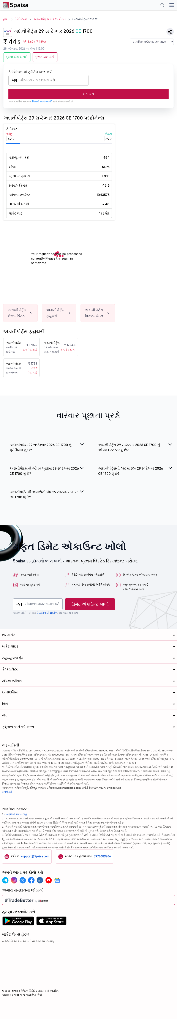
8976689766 (102, 856)
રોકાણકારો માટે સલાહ (15, 814)
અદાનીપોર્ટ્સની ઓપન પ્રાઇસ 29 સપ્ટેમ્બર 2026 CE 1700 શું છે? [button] (44, 471)
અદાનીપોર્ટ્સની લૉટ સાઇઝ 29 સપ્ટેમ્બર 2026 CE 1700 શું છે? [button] (130, 471)
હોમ (5, 19)
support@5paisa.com (35, 856)
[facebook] (31, 880)
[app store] (51, 922)
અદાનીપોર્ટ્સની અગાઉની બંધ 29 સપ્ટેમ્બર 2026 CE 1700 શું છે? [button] (44, 494)
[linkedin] (40, 880)
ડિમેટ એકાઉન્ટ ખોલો (90, 604)
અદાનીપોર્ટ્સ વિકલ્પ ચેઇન (49, 19)
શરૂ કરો (88, 94)
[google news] (57, 880)
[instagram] (14, 880)
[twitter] (22, 880)
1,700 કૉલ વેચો (45, 57)
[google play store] (18, 922)
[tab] (44, 449)
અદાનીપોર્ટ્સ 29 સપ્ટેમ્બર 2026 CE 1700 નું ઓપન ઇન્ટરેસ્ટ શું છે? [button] (129, 447)
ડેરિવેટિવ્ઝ (21, 19)
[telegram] (5, 880)
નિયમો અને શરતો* (42, 101)
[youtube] (48, 880)
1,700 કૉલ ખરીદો (17, 57)
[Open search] (162, 5)
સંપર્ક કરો (7, 791)
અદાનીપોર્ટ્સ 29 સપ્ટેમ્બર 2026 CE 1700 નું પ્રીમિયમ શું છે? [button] (40, 447)
